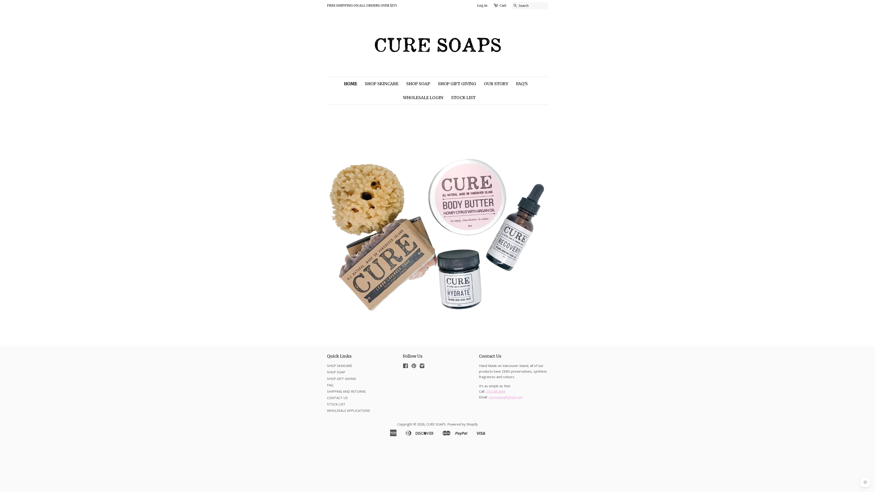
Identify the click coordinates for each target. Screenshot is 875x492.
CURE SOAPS (436, 424)
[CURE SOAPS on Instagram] (422, 366)
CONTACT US (337, 398)
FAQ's (522, 83)
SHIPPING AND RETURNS (346, 391)
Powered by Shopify (462, 424)
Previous (337, 222)
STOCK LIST (463, 97)
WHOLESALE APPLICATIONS (348, 410)
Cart (502, 5)
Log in (482, 5)
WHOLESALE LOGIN (423, 97)
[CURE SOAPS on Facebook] (405, 366)
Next (538, 222)
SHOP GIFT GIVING (457, 83)
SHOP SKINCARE (382, 83)
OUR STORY (496, 83)
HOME (350, 83)
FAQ (330, 385)
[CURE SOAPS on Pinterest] (413, 366)
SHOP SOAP (418, 83)
